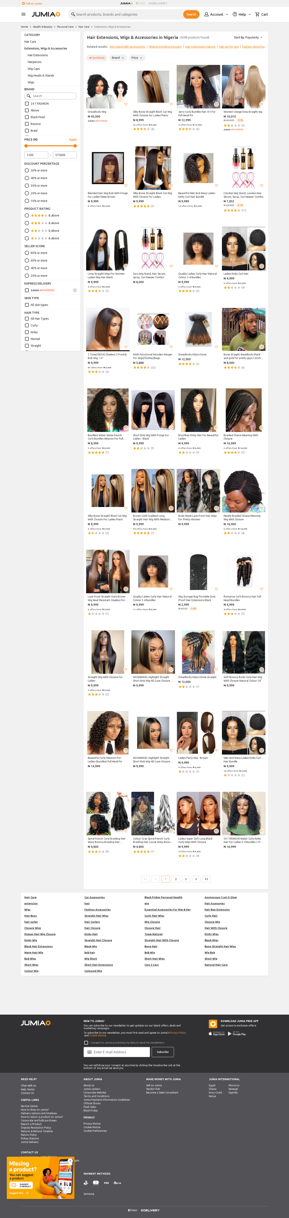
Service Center (29, 1106)
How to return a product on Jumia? (42, 1116)
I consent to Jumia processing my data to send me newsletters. (127, 1042)
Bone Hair (150, 946)
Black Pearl (38, 117)
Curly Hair (211, 915)
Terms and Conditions (96, 1096)
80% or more (39, 253)
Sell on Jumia (34, 3)
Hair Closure (92, 928)
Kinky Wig (30, 940)
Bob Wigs (30, 958)
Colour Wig (31, 971)
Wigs (31, 82)
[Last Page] (206, 879)
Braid (34, 130)
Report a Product (31, 1124)
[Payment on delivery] (86, 1183)
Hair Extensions (38, 55)
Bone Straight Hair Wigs (220, 946)
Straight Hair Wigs (96, 915)
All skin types (39, 305)
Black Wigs (211, 940)
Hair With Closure (216, 928)
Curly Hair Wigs (154, 915)
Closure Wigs (32, 928)
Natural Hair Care (216, 964)
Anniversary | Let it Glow (221, 897)
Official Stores (92, 1103)
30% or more (39, 185)
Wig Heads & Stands (41, 75)
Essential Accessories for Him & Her (167, 909)
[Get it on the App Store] (217, 1034)
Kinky (34, 332)
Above (35, 110)
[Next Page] (196, 879)
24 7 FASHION (40, 103)
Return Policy (29, 1134)
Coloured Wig (93, 971)
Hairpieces (34, 62)
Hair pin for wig (229, 46)
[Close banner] (70, 1161)
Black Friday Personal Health (163, 897)
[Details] (75, 290)
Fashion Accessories (97, 909)
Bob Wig (149, 952)
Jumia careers (92, 1089)
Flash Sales (90, 1107)
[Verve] (117, 1183)
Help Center (28, 1089)
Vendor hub (153, 1089)
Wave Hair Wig (33, 952)
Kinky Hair (91, 934)
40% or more (39, 178)
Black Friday (91, 1110)
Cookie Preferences (95, 1130)
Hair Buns (30, 915)
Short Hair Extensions (98, 964)
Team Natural (153, 934)
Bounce (36, 124)
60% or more (39, 260)
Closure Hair (152, 928)
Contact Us (27, 1093)
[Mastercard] (95, 1183)
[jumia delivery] (159, 3)
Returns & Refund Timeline (37, 1131)
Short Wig (211, 958)
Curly (34, 325)
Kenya (212, 1096)
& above (53, 215)
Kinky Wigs (212, 934)
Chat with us (28, 1085)
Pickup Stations (30, 1138)
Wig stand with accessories (127, 46)
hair (87, 903)
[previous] (89, 47)
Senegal (233, 1089)
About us (89, 1085)
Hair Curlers (92, 922)
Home (24, 26)
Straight (36, 345)
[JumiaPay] (140, 3)
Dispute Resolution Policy (36, 1127)
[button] (125, 104)
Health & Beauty (42, 26)
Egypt (212, 1085)
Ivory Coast (215, 1092)
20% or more (39, 193)
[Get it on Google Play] (237, 1034)
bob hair (89, 952)
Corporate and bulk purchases (38, 1120)
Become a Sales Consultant (162, 1092)
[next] (262, 47)
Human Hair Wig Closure (40, 934)
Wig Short (90, 958)
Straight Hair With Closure (161, 940)
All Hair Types (40, 318)
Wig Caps (34, 68)
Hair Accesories (215, 903)
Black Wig (90, 946)
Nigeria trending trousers (165, 46)
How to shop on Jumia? (35, 1109)
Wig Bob (210, 952)
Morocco (233, 1085)
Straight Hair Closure (98, 940)
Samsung (89, 1193)
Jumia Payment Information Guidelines (107, 1099)
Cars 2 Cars (151, 964)
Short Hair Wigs (154, 958)
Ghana (212, 1089)
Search (191, 14)
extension (31, 903)
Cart (264, 14)
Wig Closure (152, 922)
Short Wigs (31, 964)
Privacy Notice (92, 1123)
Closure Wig (212, 922)
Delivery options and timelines (39, 1113)
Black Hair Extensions (38, 946)
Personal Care (65, 26)
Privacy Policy (178, 1032)
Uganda (233, 1092)
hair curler (31, 922)
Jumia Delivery (30, 1142)
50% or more (39, 170)
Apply (73, 139)
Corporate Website (95, 1092)
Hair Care (83, 26)
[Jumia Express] (39, 290)
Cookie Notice (97, 1035)
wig (146, 903)
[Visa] (106, 1183)
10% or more (39, 201)
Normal (35, 339)
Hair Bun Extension (217, 909)
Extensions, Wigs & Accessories (45, 48)
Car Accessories (94, 897)
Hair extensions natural (200, 46)
